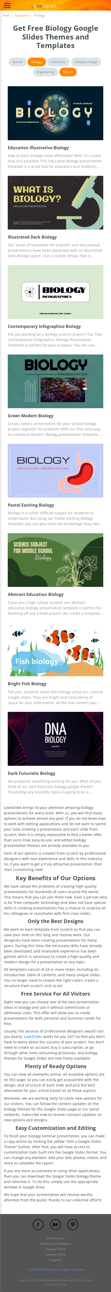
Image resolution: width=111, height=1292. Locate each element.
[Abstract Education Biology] (55, 560)
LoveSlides (33, 1036)
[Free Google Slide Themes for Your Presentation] (44, 5)
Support (55, 1260)
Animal (17, 62)
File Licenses (55, 1238)
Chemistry (58, 62)
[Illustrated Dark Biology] (55, 203)
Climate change (86, 62)
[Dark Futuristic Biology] (55, 739)
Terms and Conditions (55, 1243)
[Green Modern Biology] (55, 381)
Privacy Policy (55, 1249)
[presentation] (10, 113)
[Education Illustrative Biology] (55, 113)
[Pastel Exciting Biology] (55, 471)
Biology (36, 62)
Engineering (45, 72)
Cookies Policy (55, 1254)
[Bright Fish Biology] (55, 649)
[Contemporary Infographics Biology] (55, 292)
